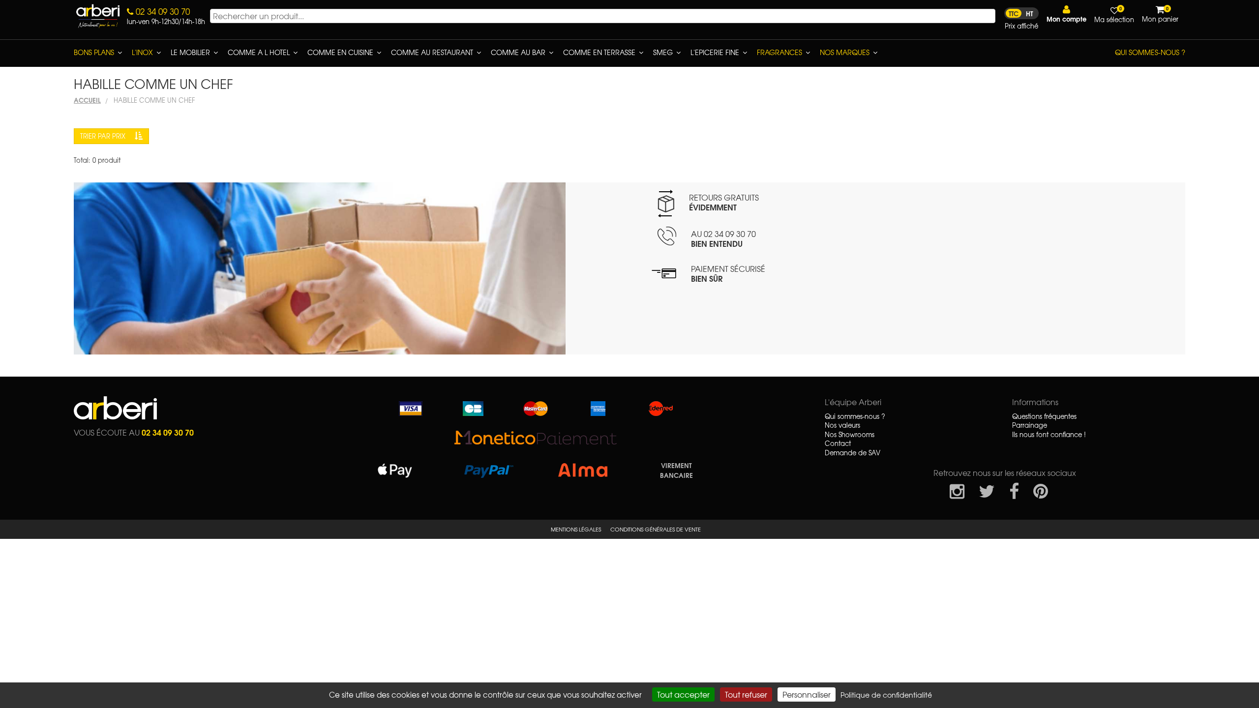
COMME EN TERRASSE (599, 52)
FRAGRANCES (779, 52)
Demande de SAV (852, 452)
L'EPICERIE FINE (714, 52)
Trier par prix (103, 136)
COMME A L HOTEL (259, 52)
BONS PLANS (94, 52)
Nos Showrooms (849, 434)
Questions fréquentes (1044, 416)
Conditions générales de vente (655, 529)
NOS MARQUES (844, 52)
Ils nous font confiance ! (1049, 434)
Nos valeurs (842, 425)
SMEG (663, 52)
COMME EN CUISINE (340, 52)
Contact (838, 443)
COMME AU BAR (518, 52)
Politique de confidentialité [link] (886, 695)
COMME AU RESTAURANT (432, 52)
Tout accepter (683, 694)
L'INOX (142, 52)
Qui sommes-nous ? (1150, 52)
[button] (1066, 14)
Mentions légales (576, 529)
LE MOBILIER (190, 52)
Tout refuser (746, 694)
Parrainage (1029, 425)
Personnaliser (806, 694)
